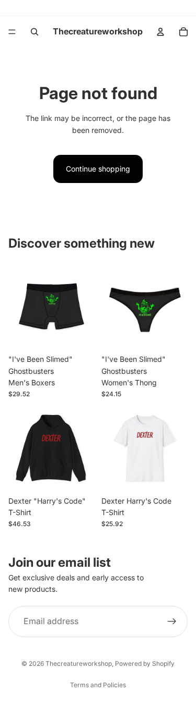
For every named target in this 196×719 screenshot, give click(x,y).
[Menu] (12, 32)
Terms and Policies (98, 685)
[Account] (160, 31)
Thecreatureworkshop (78, 663)
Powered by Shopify (145, 663)
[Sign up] (172, 621)
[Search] (34, 31)
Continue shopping (98, 168)
